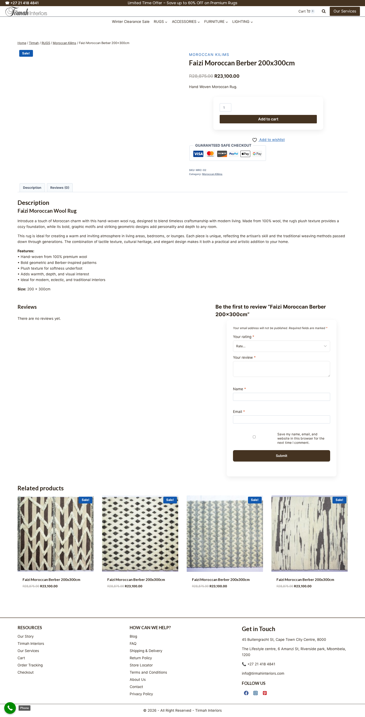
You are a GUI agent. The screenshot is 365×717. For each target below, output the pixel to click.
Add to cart (268, 119)
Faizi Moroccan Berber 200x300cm (51, 579)
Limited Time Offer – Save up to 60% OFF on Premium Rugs (182, 3)
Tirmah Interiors (31, 643)
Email (239, 412)
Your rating (243, 337)
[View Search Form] (324, 11)
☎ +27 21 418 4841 (22, 3)
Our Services (345, 11)
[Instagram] (255, 693)
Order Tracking (30, 665)
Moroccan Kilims (209, 54)
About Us (138, 679)
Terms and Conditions (148, 672)
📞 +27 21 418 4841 (258, 664)
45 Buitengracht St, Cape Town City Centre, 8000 (284, 639)
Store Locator (141, 665)
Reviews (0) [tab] (59, 188)
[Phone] (10, 708)
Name (239, 389)
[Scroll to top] (358, 709)
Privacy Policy (141, 694)
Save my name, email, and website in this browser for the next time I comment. (300, 438)
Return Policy (141, 658)
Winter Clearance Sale (131, 21)
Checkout (26, 672)
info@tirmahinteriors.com (263, 673)
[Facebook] (246, 693)
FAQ (133, 643)
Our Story (26, 636)
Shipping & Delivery (146, 651)
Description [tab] (32, 188)
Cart (21, 658)
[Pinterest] (265, 693)
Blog (133, 636)
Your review (244, 357)
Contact (136, 687)
